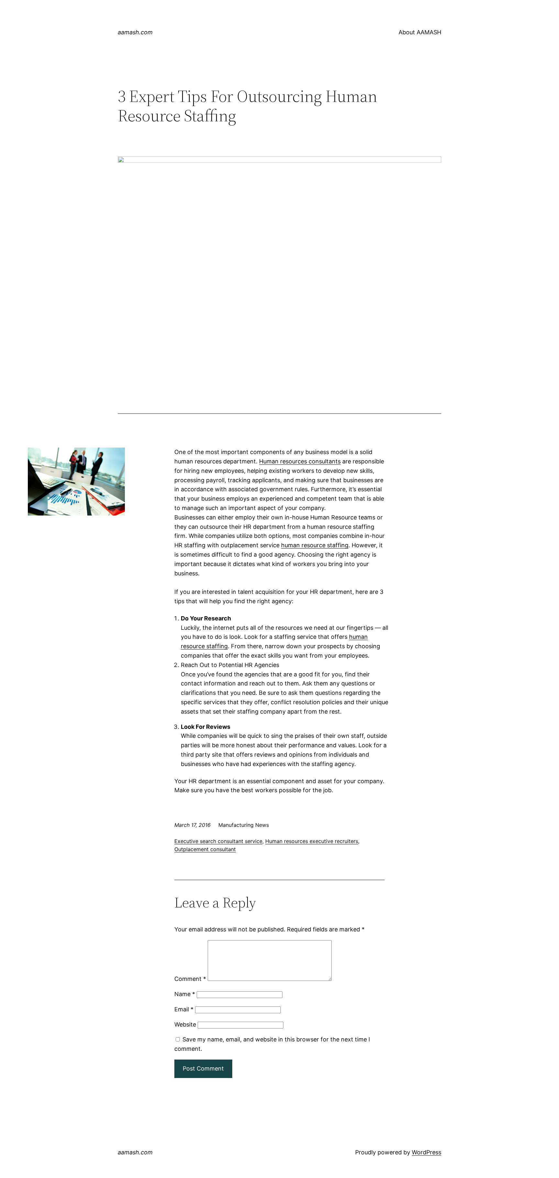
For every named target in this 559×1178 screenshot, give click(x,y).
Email (183, 1009)
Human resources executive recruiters (311, 841)
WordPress (426, 1152)
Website (185, 1024)
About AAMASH (420, 32)
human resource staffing (314, 545)
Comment (190, 978)
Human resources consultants (300, 461)
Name (184, 994)
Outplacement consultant (205, 849)
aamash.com (135, 32)
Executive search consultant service (218, 841)
